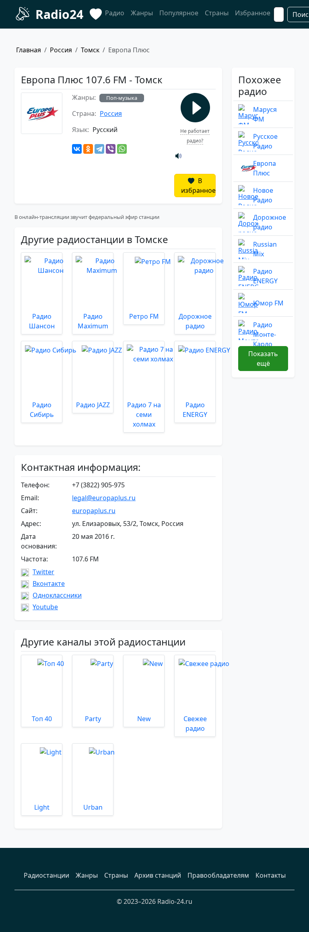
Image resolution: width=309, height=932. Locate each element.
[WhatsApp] (122, 149)
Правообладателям (218, 875)
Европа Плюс (264, 168)
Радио (114, 12)
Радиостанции (46, 875)
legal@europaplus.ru (104, 497)
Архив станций (157, 875)
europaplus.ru (93, 510)
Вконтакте (49, 583)
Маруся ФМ (265, 114)
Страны (217, 12)
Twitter (43, 571)
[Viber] (110, 149)
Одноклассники (57, 595)
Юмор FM (268, 303)
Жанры (142, 12)
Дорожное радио (269, 222)
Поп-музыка (121, 97)
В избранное (198, 185)
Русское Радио (265, 141)
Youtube (45, 606)
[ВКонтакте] (77, 149)
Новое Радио (263, 195)
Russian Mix (265, 249)
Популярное (178, 12)
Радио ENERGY (265, 276)
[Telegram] (99, 149)
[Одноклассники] (88, 149)
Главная (28, 49)
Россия (61, 49)
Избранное (252, 12)
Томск (90, 49)
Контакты (270, 875)
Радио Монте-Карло (264, 334)
